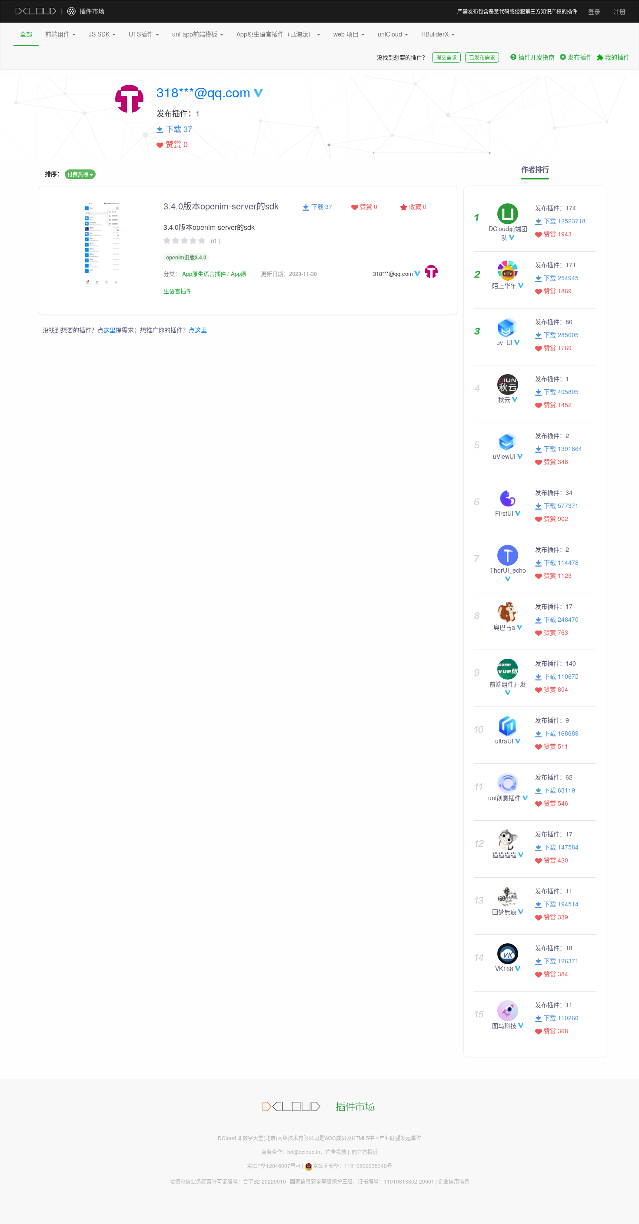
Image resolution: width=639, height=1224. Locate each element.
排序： (54, 173)
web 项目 (346, 34)
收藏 (416, 206)
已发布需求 (482, 57)
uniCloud (391, 34)
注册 (619, 11)
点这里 (198, 329)
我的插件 (616, 57)
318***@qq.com (203, 92)
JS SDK (100, 34)
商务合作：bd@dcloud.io (290, 1151)
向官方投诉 (365, 1151)
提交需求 (446, 57)
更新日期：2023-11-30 (289, 273)
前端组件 (58, 34)
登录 (594, 11)
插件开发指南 (536, 57)
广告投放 (336, 1151)
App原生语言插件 (204, 273)
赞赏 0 (367, 206)
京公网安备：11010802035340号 (352, 1165)
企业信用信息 (453, 1181)
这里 (109, 329)
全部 (26, 34)
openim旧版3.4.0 (186, 257)
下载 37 (321, 206)
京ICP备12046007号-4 (273, 1165)
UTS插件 (142, 34)
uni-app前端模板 (195, 34)
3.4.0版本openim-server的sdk (221, 205)
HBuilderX (435, 34)
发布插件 (580, 57)
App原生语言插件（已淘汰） (276, 34)
